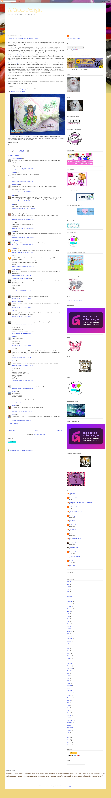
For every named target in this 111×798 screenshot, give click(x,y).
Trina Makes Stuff (73, 547)
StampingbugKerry (17, 158)
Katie (13, 211)
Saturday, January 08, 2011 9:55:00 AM (21, 420)
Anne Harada (15, 240)
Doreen (14, 294)
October (69, 606)
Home (36, 430)
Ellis (13, 222)
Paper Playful (72, 493)
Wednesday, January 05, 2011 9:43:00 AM (22, 380)
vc (12, 255)
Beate (13, 336)
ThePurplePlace (73, 525)
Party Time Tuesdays (17, 55)
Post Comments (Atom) (39, 434)
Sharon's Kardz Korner (75, 538)
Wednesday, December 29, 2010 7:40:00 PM (23, 228)
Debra (13, 414)
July (68, 584)
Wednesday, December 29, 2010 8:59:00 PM (23, 237)
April (68, 591)
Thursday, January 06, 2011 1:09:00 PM (22, 411)
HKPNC (59, 786)
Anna (13, 310)
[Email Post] (28, 151)
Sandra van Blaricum (74, 498)
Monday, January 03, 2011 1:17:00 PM (21, 333)
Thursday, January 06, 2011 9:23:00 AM (22, 402)
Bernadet (14, 391)
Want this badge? (85, 215)
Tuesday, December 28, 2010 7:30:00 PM (22, 169)
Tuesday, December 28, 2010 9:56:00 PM (22, 181)
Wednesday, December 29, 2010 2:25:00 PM (23, 219)
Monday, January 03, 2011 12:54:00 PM (22, 324)
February (69, 596)
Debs (13, 384)
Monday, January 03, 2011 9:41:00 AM (21, 316)
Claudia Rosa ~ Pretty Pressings (20, 278)
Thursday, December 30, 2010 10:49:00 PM (23, 266)
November (69, 604)
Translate (79, 50)
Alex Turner (72, 520)
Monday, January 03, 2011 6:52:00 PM (21, 345)
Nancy (13, 231)
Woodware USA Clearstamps (18, 91)
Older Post (60, 430)
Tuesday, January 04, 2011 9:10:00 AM (21, 357)
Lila (13, 204)
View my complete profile (73, 38)
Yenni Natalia (15, 184)
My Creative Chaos (74, 507)
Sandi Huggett (73, 516)
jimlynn (14, 405)
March (68, 594)
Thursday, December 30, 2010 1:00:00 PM (22, 252)
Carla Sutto (72, 561)
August (69, 581)
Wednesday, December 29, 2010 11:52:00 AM (23, 208)
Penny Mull (72, 565)
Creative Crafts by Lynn (75, 511)
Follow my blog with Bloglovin (74, 300)
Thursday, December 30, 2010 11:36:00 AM (22, 245)
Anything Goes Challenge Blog (18, 89)
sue (13, 319)
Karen (13, 361)
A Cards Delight (25, 10)
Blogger (69, 786)
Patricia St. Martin (74, 552)
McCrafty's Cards (16, 301)
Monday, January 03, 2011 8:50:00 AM (21, 307)
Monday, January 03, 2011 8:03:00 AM (21, 298)
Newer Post (12, 430)
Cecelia (14, 172)
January (69, 599)
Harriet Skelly (15, 269)
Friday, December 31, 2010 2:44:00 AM (21, 275)
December (69, 601)
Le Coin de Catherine (74, 556)
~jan (13, 195)
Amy (13, 348)
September (70, 609)
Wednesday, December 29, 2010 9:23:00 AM (23, 201)
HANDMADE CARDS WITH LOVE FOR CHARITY (81, 502)
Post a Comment (14, 423)
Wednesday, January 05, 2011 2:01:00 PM (22, 388)
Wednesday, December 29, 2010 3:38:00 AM (23, 192)
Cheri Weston (72, 529)
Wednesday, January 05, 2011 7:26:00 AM (22, 365)
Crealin (71, 534)
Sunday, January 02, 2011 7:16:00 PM (21, 290)
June (68, 586)
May (68, 589)
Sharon (14, 248)
